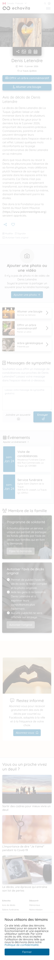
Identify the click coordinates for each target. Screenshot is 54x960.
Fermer (27, 952)
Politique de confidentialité (22, 945)
